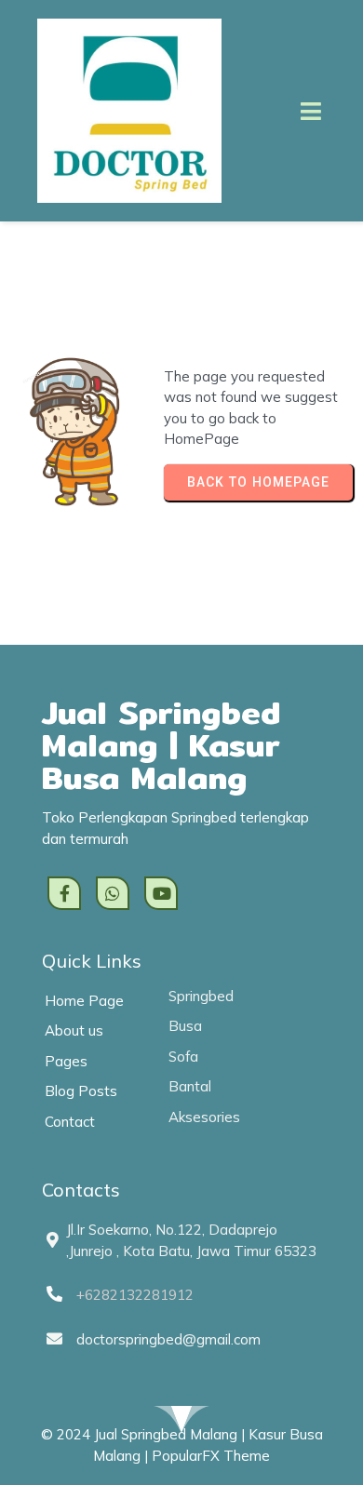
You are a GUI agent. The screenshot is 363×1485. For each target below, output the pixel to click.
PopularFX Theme (211, 1456)
